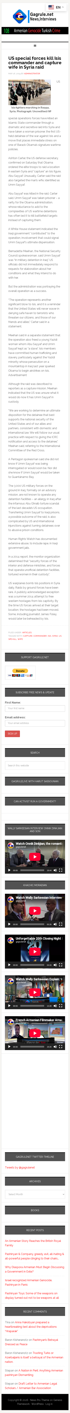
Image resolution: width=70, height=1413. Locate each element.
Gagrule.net (35, 16)
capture (27, 636)
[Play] (9, 870)
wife (20, 639)
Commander (40, 636)
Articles (27, 632)
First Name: (13, 702)
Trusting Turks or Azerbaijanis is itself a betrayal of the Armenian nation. (34, 1357)
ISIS (49, 636)
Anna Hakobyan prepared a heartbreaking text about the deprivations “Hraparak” (31, 1327)
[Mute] (55, 870)
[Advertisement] (26, 1087)
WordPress (37, 1404)
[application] (35, 857)
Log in (49, 1404)
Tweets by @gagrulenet (20, 1167)
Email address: (15, 717)
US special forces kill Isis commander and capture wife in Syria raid (35, 63)
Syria (55, 636)
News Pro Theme (39, 1400)
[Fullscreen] (60, 870)
